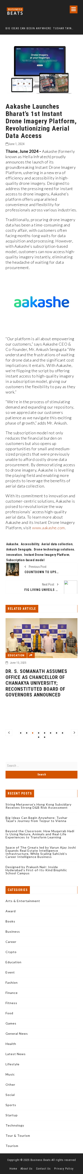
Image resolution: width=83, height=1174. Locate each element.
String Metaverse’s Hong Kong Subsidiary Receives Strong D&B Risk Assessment (38, 805)
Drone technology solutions (54, 549)
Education (16, 655)
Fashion (12, 982)
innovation (14, 555)
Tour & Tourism (18, 1135)
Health (11, 1044)
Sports (11, 1105)
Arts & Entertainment (23, 901)
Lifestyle (12, 1064)
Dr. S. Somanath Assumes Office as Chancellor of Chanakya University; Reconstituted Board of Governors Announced (36, 683)
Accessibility (30, 544)
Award (11, 911)
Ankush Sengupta (19, 549)
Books (10, 921)
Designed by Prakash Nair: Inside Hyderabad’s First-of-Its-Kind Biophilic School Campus (36, 870)
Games (11, 1023)
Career (11, 942)
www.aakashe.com (48, 527)
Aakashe (12, 544)
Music (10, 1074)
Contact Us (43, 1168)
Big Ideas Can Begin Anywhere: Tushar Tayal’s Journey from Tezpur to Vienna (37, 819)
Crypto (11, 952)
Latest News (16, 1054)
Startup (12, 1115)
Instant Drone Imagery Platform (46, 555)
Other (10, 1084)
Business (13, 931)
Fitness (11, 1003)
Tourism (12, 1146)
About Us (27, 1168)
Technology (15, 1125)
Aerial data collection (57, 544)
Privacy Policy (64, 1168)
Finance (12, 993)
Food (9, 1013)
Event (10, 972)
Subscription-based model (25, 560)
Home (13, 1168)
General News (17, 1033)
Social (10, 1095)
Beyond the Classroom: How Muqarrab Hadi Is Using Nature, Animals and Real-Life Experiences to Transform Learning (40, 834)
